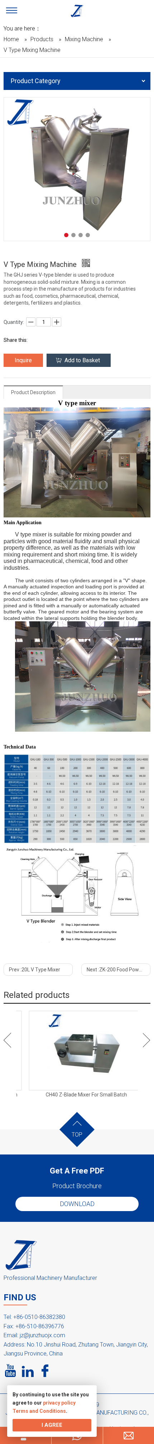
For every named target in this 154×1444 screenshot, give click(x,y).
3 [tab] (80, 235)
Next (146, 1040)
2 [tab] (73, 235)
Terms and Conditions (39, 1411)
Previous (7, 1040)
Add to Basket (82, 360)
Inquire (23, 360)
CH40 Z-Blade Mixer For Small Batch (77, 1094)
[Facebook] (45, 1371)
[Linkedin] (28, 1371)
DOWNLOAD (77, 1204)
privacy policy (59, 1403)
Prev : (34, 969)
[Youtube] (11, 1371)
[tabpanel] (77, 169)
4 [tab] (88, 235)
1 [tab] (66, 235)
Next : (118, 969)
